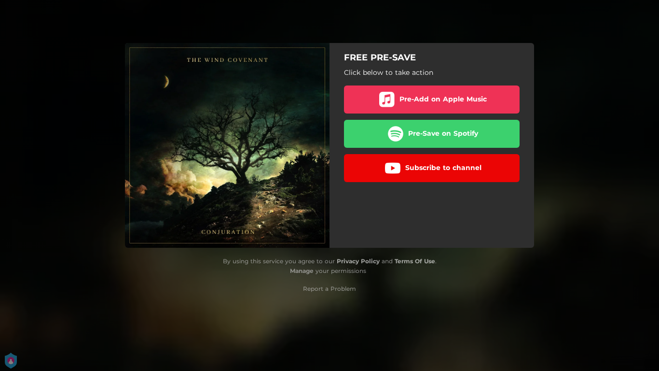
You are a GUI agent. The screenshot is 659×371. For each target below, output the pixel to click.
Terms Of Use (415, 261)
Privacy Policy (358, 261)
